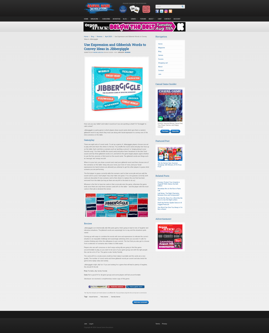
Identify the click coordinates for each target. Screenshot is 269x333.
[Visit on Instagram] (166, 11)
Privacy (164, 324)
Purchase (165, 131)
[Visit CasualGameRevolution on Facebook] (157, 11)
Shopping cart (163, 63)
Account (177, 19)
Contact (167, 19)
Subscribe (106, 19)
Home (86, 19)
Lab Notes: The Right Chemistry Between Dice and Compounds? (168, 194)
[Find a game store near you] (135, 286)
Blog (125, 19)
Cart (160, 19)
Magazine (94, 19)
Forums (143, 19)
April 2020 (108, 36)
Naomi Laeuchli (98, 52)
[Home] (100, 8)
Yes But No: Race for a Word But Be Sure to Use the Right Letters (170, 199)
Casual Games (93, 297)
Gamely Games (115, 297)
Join (159, 74)
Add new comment (140, 302)
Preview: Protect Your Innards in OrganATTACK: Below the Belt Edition (169, 184)
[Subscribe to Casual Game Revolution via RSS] (170, 11)
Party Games (104, 297)
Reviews (99, 36)
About (151, 19)
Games (133, 19)
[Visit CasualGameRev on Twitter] (161, 11)
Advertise (116, 19)
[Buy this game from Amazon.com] (97, 286)
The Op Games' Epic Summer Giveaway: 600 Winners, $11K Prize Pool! (169, 165)
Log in (91, 324)
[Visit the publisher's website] (116, 286)
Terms (158, 324)
